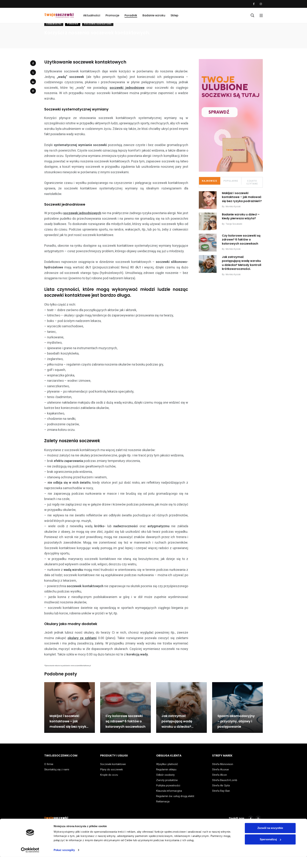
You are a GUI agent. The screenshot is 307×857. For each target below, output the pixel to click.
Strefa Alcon (219, 774)
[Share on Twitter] (33, 72)
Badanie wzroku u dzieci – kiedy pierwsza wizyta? (241, 216)
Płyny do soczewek (111, 769)
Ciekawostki (53, 24)
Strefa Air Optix (221, 785)
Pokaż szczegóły (64, 849)
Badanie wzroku (153, 15)
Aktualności (91, 15)
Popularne (230, 181)
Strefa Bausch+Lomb (224, 780)
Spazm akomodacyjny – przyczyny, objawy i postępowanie (236, 721)
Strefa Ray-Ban (221, 790)
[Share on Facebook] (33, 63)
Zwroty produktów (167, 780)
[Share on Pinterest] (33, 91)
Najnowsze (209, 181)
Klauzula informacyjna (169, 790)
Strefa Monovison (222, 764)
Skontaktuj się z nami (56, 769)
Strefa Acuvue (220, 769)
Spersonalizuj (268, 839)
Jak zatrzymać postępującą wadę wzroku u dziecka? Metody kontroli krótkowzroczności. (241, 263)
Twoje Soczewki (234, 223)
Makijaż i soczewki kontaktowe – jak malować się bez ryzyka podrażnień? (242, 197)
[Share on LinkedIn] (33, 81)
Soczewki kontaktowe (97, 24)
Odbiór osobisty (165, 774)
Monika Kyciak (233, 206)
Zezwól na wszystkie (270, 827)
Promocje (112, 15)
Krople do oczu (109, 774)
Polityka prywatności (168, 785)
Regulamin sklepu (166, 769)
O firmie (48, 764)
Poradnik (131, 15)
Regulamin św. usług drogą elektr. (175, 796)
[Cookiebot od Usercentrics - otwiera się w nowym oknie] (30, 850)
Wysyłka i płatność (167, 764)
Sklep (174, 15)
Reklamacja (162, 801)
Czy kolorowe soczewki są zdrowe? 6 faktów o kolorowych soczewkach (241, 240)
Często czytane (252, 182)
